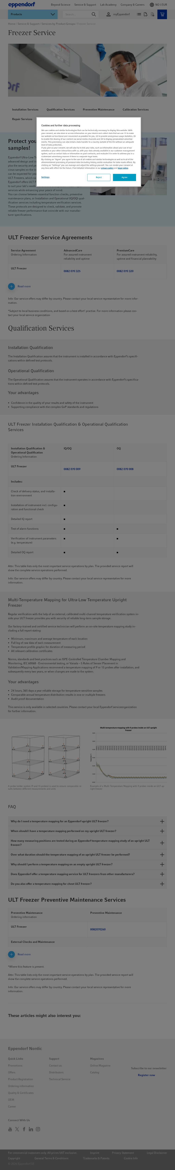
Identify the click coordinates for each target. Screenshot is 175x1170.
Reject (99, 177)
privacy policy (107, 168)
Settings (45, 177)
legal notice (123, 168)
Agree (124, 177)
